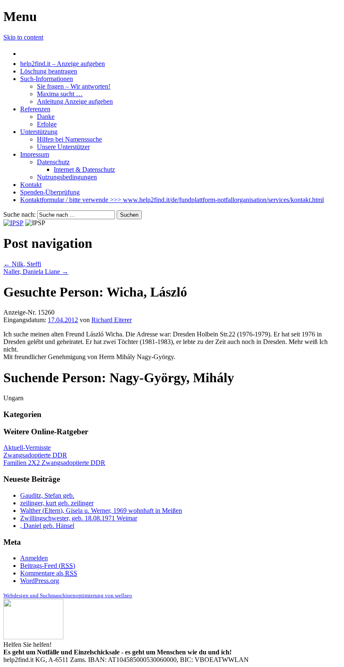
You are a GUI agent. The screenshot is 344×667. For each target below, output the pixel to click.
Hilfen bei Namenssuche (69, 139)
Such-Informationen (46, 78)
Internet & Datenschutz (84, 169)
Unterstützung (38, 131)
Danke (46, 116)
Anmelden (34, 558)
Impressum (34, 154)
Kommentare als (48, 573)
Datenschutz (53, 161)
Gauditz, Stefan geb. (47, 495)
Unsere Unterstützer (63, 146)
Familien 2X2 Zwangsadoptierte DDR (54, 462)
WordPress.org (39, 580)
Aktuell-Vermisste (27, 447)
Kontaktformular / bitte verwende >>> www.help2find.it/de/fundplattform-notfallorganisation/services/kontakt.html (172, 199)
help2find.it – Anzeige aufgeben (62, 63)
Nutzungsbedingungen (67, 177)
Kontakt (31, 184)
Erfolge (47, 124)
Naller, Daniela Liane (35, 271)
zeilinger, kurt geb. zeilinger (57, 503)
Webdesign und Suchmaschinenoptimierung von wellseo (67, 595)
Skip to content (23, 37)
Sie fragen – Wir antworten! (73, 86)
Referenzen (35, 109)
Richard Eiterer (111, 319)
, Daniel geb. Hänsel (47, 525)
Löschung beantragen (48, 71)
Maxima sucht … (60, 93)
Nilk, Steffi (22, 264)
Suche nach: (19, 214)
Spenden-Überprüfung (50, 192)
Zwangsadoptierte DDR (35, 455)
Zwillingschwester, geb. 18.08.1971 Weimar (78, 518)
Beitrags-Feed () (47, 565)
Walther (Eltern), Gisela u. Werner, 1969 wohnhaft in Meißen (101, 510)
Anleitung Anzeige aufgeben (75, 101)
